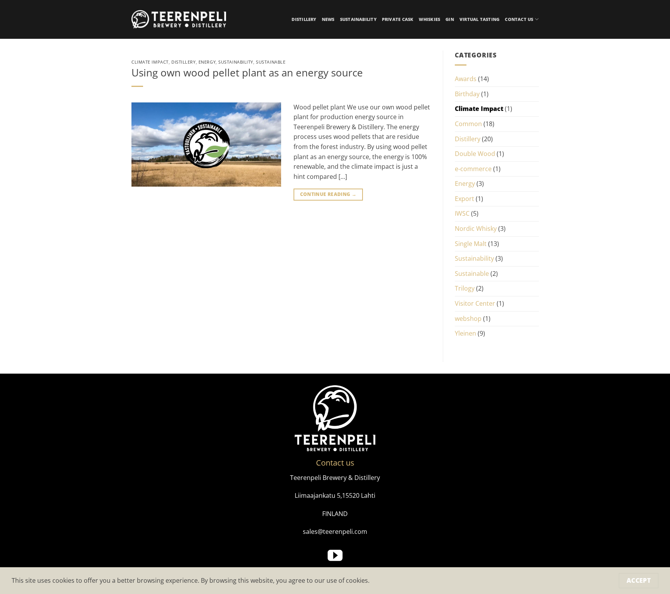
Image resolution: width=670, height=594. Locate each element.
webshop (468, 318)
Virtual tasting (479, 19)
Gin (450, 19)
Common (468, 123)
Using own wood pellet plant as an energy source (247, 73)
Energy (207, 62)
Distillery (304, 19)
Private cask (398, 19)
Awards (466, 78)
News (328, 19)
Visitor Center (475, 303)
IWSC (462, 213)
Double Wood (475, 153)
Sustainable (270, 62)
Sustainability (358, 19)
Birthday (467, 94)
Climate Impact (150, 62)
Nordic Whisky (476, 228)
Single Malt (471, 243)
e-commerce (473, 169)
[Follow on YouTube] (335, 556)
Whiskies (429, 19)
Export (464, 198)
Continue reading (328, 194)
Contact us (519, 19)
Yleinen (465, 333)
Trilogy (465, 288)
